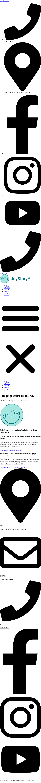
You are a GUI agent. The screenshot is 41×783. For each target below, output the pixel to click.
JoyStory (7, 286)
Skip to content (4, 1)
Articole (6, 289)
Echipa (6, 293)
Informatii (7, 288)
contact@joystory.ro (6, 579)
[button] (20, 338)
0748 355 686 (4, 628)
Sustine (6, 291)
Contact (6, 295)
